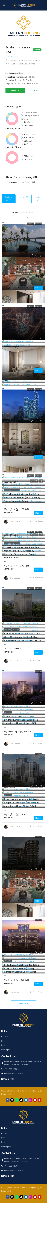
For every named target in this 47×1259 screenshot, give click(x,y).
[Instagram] (30, 1100)
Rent (3, 1045)
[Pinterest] (35, 1100)
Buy (3, 1041)
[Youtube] (40, 1100)
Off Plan (38, 223)
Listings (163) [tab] (8, 198)
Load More (23, 1003)
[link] (23, 240)
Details (38, 288)
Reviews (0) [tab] (38, 198)
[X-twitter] (12, 1100)
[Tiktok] (21, 1100)
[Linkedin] (26, 1100)
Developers (6, 1050)
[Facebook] (8, 1100)
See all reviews (11, 57)
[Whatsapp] (17, 1100)
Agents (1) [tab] (23, 197)
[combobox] (26, 215)
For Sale (30, 223)
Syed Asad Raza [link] (15, 521)
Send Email (15, 91)
